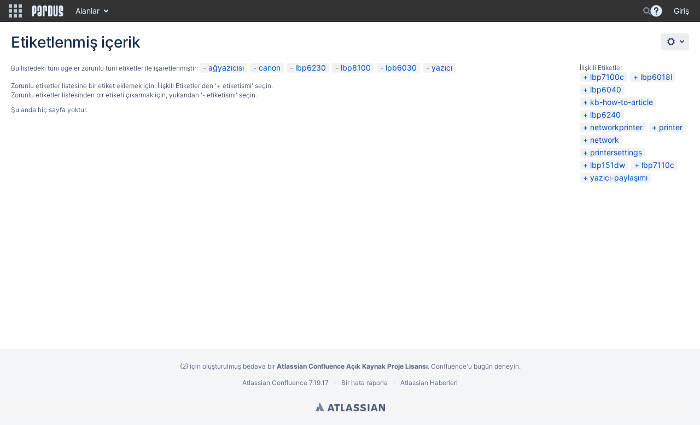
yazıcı (441, 67)
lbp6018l (656, 76)
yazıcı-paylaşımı (619, 177)
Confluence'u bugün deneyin (475, 366)
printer (670, 127)
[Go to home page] (47, 11)
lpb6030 (401, 67)
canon (270, 67)
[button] (15, 11)
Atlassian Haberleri (429, 383)
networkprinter (616, 127)
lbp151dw (607, 165)
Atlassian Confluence (274, 383)
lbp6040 (605, 89)
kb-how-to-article (621, 102)
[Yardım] (656, 11)
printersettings (616, 152)
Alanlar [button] (87, 10)
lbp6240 (605, 114)
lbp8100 (356, 67)
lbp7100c (607, 76)
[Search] (647, 11)
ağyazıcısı (226, 67)
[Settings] (675, 41)
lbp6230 (310, 67)
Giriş (681, 10)
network (604, 139)
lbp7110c (657, 165)
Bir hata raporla (364, 383)
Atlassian (350, 407)
